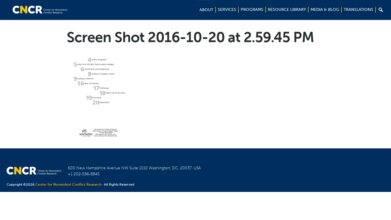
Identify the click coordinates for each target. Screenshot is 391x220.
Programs (252, 9)
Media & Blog (325, 9)
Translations (358, 9)
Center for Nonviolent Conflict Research (68, 184)
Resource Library (287, 9)
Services (227, 9)
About (206, 9)
